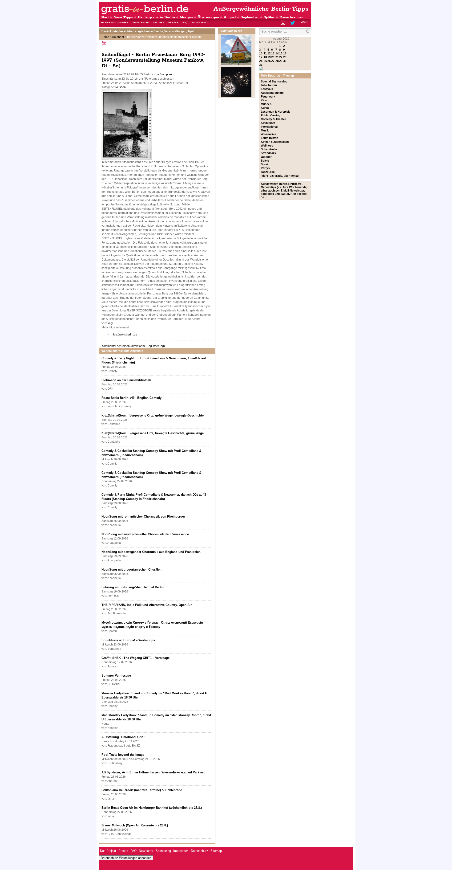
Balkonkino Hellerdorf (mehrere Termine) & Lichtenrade (141, 790)
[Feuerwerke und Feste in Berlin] (236, 96)
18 (265, 57)
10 (260, 53)
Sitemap (216, 851)
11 (265, 53)
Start (105, 17)
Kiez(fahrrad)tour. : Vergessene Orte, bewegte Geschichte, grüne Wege (152, 433)
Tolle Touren (269, 85)
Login (304, 21)
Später (269, 17)
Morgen (186, 17)
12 (269, 53)
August (230, 17)
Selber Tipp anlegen (114, 22)
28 (277, 61)
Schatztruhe (269, 149)
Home (105, 37)
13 (272, 53)
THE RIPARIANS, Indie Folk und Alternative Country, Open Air (146, 605)
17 (260, 57)
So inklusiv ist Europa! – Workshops (128, 640)
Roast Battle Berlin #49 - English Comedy (131, 398)
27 (272, 61)
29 (280, 61)
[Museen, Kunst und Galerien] (236, 64)
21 (277, 57)
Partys (265, 168)
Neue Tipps (123, 17)
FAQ (184, 22)
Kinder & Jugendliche (275, 141)
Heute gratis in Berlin (156, 17)
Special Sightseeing (274, 81)
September (250, 17)
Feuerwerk (268, 96)
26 (269, 61)
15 (280, 53)
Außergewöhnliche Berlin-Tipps (260, 9)
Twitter (293, 23)
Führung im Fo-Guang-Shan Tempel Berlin (132, 587)
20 (272, 57)
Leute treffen (269, 138)
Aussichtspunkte (272, 92)
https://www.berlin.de (124, 334)
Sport (264, 164)
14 (277, 53)
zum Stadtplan (162, 74)
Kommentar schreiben (133, 346)
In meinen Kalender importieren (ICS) (104, 43)
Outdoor (266, 157)
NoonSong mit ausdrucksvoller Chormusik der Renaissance (145, 534)
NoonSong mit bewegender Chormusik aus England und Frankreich (151, 552)
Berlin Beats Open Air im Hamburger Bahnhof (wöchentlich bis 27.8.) (151, 807)
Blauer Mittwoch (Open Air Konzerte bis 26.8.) (134, 825)
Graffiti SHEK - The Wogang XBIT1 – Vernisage (135, 658)
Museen (120, 87)
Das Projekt (108, 851)
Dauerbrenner (291, 17)
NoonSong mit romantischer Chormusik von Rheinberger (143, 516)
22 (280, 57)
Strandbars (268, 153)
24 (260, 61)
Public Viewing (270, 115)
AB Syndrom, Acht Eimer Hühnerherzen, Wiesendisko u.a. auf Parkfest (153, 772)
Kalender (118, 37)
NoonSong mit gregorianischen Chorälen (131, 569)
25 (265, 61)
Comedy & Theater (273, 119)
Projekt (158, 22)
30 (285, 61)
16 (285, 53)
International (269, 126)
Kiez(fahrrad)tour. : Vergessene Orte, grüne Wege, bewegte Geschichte (152, 415)
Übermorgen (208, 17)
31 (260, 64)
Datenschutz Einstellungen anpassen (126, 858)
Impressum (181, 851)
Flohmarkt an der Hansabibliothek (126, 380)
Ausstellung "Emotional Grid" (123, 737)
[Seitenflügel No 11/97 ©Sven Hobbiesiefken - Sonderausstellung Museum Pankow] (126, 159)
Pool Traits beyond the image (122, 754)
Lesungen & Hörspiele (276, 111)
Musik (265, 130)
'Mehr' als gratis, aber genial (280, 175)
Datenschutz (199, 851)
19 (269, 57)
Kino (264, 100)
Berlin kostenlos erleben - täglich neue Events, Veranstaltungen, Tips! (147, 31)
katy (110, 323)
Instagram (283, 23)
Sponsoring (199, 22)
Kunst (265, 108)
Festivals (267, 89)
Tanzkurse (268, 172)
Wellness (267, 145)
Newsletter (141, 22)
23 (285, 57)
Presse (173, 22)
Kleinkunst (268, 123)
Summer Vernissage (116, 675)
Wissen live (268, 134)
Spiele (265, 160)
